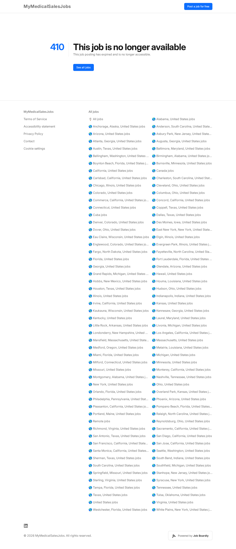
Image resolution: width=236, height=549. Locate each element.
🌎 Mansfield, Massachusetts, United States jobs (118, 340)
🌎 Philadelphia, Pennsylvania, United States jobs (118, 399)
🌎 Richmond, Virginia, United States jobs (116, 428)
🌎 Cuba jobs (97, 215)
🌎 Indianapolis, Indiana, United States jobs (181, 296)
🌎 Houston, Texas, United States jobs (114, 288)
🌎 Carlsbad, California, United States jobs (117, 178)
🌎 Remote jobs (99, 421)
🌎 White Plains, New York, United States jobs (182, 509)
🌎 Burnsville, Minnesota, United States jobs (182, 163)
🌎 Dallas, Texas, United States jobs (176, 215)
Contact (29, 141)
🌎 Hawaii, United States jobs (172, 274)
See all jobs (83, 67)
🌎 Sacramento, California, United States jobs (182, 428)
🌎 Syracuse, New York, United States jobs (181, 480)
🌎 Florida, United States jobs (108, 259)
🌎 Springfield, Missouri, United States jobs (118, 473)
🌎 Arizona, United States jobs (109, 134)
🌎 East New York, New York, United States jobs (182, 229)
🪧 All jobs (95, 119)
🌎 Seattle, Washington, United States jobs (181, 450)
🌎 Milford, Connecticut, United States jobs (117, 362)
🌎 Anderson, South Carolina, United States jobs (182, 126)
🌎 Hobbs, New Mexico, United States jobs (117, 281)
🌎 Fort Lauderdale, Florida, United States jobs (182, 259)
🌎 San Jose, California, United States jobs (181, 443)
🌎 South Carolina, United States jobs (114, 465)
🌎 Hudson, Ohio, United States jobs (176, 288)
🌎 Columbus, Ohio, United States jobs (178, 193)
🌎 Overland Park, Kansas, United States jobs (182, 392)
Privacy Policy (33, 134)
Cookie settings (34, 148)
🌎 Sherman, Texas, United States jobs (114, 458)
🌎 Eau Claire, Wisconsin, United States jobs (118, 237)
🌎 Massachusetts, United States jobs (177, 340)
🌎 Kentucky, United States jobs (110, 318)
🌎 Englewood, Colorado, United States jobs (118, 244)
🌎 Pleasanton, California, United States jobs (118, 406)
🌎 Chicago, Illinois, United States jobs (114, 185)
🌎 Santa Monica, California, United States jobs (118, 450)
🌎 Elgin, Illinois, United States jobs (176, 237)
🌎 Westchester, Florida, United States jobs (117, 509)
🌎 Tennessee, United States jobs (174, 487)
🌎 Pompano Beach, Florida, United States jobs (182, 406)
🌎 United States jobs (103, 502)
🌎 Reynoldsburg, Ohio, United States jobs (181, 421)
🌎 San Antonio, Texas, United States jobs (116, 436)
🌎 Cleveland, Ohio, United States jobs (178, 185)
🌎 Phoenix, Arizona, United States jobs (179, 399)
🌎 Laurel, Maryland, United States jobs (179, 318)
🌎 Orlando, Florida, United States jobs (114, 392)
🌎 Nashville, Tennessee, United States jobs (181, 377)
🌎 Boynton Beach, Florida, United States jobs (118, 163)
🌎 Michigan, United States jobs (173, 355)
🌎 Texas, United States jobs (107, 495)
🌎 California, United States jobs (110, 170)
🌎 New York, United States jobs (110, 384)
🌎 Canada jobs (163, 170)
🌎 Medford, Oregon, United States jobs (115, 347)
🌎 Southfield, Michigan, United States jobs (181, 465)
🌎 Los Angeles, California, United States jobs (182, 333)
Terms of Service (35, 119)
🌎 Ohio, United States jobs (170, 384)
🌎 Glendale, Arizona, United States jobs (179, 266)
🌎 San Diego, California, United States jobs (182, 436)
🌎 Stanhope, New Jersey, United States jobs (182, 473)
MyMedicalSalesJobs (47, 6)
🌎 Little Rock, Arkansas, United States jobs (118, 325)
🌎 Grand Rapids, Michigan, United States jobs (118, 274)
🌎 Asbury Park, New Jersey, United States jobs (182, 134)
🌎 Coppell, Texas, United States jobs (177, 207)
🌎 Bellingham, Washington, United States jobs (118, 156)
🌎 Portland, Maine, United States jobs (114, 414)
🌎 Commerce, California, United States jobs (118, 200)
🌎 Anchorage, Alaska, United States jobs (116, 126)
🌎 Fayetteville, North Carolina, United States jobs (182, 251)
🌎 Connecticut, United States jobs (112, 207)
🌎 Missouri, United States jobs (109, 369)
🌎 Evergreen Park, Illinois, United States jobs (182, 244)
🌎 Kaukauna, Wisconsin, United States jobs (118, 310)
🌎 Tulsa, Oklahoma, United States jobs (178, 495)
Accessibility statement (39, 126)
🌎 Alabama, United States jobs (173, 119)
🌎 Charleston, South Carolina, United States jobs (182, 178)
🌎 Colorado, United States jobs (110, 193)
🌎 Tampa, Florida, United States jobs (114, 487)
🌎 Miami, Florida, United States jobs (113, 355)
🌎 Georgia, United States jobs (109, 266)
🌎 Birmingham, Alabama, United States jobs (182, 156)
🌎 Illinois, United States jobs (108, 296)
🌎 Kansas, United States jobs (172, 303)
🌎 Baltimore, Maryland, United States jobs (181, 148)
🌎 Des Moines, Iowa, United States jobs (179, 222)
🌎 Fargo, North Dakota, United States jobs (117, 251)
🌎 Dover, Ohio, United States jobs (112, 229)
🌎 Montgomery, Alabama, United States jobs (118, 377)
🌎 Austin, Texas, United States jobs (112, 148)
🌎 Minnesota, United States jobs (174, 362)
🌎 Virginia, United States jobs (172, 502)
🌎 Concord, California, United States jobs (181, 200)
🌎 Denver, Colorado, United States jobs (116, 222)
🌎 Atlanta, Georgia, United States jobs (114, 141)
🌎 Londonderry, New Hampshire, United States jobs (118, 333)
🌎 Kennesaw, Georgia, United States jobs (180, 310)
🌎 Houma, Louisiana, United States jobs (179, 281)
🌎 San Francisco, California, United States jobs (118, 443)
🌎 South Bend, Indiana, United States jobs (181, 458)
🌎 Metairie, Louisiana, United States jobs (180, 347)
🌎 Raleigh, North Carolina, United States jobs (182, 414)
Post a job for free (198, 6)
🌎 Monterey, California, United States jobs (181, 369)
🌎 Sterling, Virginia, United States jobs (115, 480)
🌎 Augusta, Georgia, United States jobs (179, 141)
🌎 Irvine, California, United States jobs (115, 303)
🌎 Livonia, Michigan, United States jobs (179, 325)
